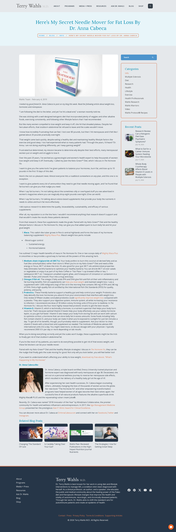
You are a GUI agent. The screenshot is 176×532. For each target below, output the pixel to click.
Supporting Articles (113, 515)
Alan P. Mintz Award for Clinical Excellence (71, 408)
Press (69, 515)
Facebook (102, 412)
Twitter (110, 412)
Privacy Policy (79, 515)
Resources (101, 6)
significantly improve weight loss (89, 297)
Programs (69, 6)
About (57, 6)
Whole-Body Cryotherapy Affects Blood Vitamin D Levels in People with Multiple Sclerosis (143, 170)
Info (61, 35)
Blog (131, 6)
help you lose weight (75, 282)
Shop (141, 6)
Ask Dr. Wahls (117, 6)
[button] (171, 527)
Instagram (23, 415)
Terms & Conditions (95, 515)
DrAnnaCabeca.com (67, 412)
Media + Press (85, 6)
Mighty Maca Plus (52, 235)
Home (42, 35)
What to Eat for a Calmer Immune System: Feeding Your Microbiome (143, 153)
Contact (61, 515)
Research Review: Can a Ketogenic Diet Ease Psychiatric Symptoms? (143, 136)
